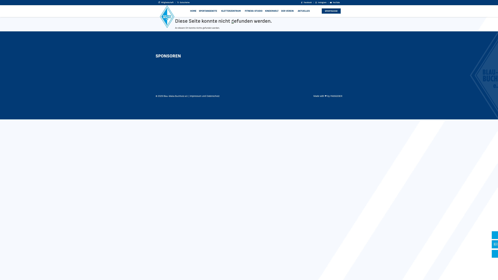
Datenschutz (213, 96)
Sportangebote (208, 11)
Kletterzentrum (231, 11)
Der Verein (287, 11)
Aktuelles (304, 11)
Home (193, 11)
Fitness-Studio (253, 11)
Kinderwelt (272, 11)
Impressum (195, 96)
